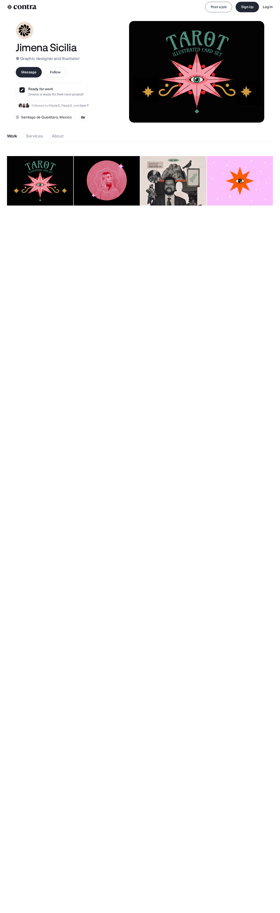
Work (12, 136)
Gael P (84, 105)
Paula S (66, 105)
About (58, 136)
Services (34, 136)
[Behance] (83, 117)
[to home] (22, 7)
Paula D (54, 105)
